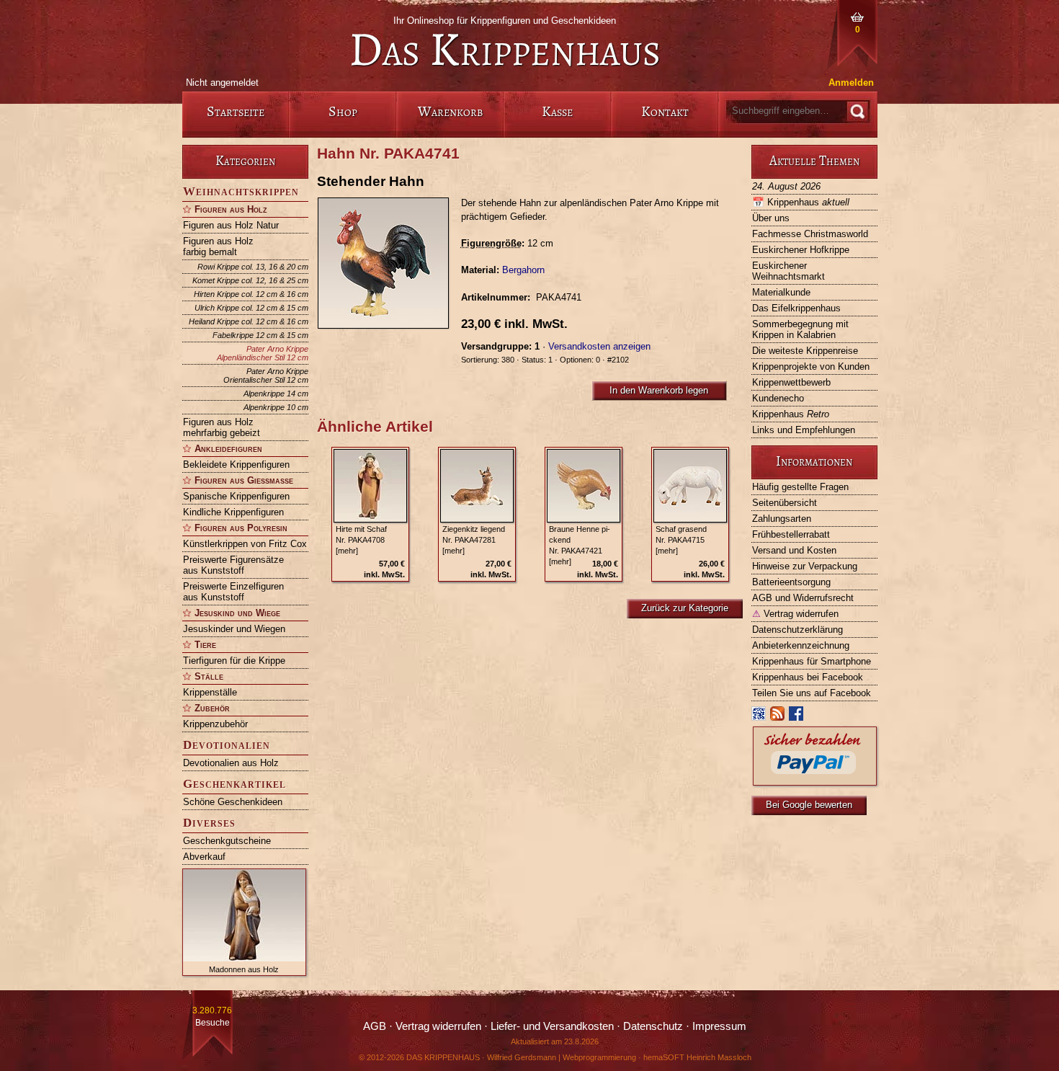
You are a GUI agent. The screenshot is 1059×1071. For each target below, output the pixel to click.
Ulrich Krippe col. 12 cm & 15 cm (251, 307)
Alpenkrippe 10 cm (275, 407)
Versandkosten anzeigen (599, 346)
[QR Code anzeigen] (759, 717)
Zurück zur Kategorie (684, 608)
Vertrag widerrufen (795, 613)
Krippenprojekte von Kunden (811, 366)
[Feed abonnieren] (778, 717)
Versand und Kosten (794, 550)
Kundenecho (778, 398)
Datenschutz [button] (653, 1026)
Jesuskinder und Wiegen (234, 628)
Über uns (771, 218)
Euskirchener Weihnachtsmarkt (788, 271)
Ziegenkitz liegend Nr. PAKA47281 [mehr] (473, 540)
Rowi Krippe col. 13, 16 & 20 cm (252, 266)
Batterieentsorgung (791, 582)
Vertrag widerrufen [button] (438, 1026)
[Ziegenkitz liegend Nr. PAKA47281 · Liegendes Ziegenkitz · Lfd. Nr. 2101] (477, 486)
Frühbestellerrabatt (791, 534)
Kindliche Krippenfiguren (233, 512)
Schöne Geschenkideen (232, 801)
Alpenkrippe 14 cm (275, 393)
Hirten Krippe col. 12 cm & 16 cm (251, 294)
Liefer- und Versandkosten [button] (552, 1026)
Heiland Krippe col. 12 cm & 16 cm (248, 321)
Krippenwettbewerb (791, 382)
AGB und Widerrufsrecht (803, 597)
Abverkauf (204, 856)
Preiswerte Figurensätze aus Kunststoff (233, 565)
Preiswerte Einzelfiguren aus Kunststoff (233, 592)
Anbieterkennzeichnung (800, 645)
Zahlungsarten (781, 518)
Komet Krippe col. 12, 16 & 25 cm (250, 280)
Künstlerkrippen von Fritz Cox (245, 543)
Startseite (235, 111)
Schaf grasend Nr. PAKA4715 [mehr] (681, 540)
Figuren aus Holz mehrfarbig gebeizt (221, 427)
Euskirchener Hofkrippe (800, 249)
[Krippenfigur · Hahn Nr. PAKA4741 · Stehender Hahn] (389, 263)
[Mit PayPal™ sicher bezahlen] (814, 782)
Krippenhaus (800, 202)
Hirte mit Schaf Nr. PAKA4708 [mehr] (361, 540)
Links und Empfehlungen (803, 430)
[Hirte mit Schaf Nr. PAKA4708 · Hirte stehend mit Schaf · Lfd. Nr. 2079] (370, 486)
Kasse (557, 111)
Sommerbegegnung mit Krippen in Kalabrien (800, 329)
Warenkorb (450, 111)
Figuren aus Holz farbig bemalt (218, 246)
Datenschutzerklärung (797, 629)
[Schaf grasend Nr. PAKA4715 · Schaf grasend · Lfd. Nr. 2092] (690, 486)
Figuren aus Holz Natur (231, 225)
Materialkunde (781, 292)
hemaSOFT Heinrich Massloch (697, 1057)
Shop (343, 111)
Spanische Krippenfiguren (236, 496)
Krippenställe (210, 692)
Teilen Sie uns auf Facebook (811, 693)
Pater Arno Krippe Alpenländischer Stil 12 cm (262, 353)
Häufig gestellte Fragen (800, 486)
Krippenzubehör (215, 724)
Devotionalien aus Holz (231, 762)
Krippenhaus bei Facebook (807, 677)
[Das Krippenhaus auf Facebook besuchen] (797, 717)
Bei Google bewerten (809, 804)
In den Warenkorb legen (658, 390)
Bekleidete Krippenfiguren (236, 464)
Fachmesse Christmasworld (810, 233)
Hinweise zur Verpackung (804, 566)
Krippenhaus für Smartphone (811, 661)
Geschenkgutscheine (227, 840)
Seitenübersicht (784, 502)
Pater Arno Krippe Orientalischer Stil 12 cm (265, 375)
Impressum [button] (719, 1026)
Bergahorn (523, 270)
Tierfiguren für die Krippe (234, 660)
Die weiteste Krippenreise (805, 350)
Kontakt (665, 111)
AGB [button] (374, 1026)
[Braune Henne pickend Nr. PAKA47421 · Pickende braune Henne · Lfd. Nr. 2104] (583, 486)
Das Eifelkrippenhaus (796, 308)
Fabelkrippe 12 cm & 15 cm (260, 335)
